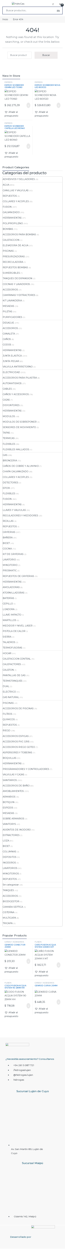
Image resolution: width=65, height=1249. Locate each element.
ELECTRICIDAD (11, 372)
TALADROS (9, 642)
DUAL (6, 686)
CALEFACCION (11, 240)
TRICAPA (8, 923)
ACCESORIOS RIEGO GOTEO (19, 747)
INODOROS (9, 862)
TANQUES (8, 890)
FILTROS (7, 714)
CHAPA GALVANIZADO (15, 471)
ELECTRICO (9, 691)
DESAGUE (8, 322)
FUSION (7, 206)
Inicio (5, 19)
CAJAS (6, 399)
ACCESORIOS (10, 289)
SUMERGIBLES (11, 273)
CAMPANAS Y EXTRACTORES (19, 295)
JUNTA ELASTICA (12, 355)
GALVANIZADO (11, 212)
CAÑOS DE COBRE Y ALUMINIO (21, 466)
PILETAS (7, 311)
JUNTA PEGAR (11, 361)
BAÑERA (8, 537)
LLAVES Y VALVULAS (14, 510)
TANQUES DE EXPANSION (17, 278)
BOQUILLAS (9, 758)
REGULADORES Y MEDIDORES (20, 515)
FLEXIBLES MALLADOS (16, 449)
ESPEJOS (8, 82)
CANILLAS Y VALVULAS (16, 190)
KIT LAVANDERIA (12, 300)
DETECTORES (10, 482)
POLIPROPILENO (13, 223)
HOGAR (7, 653)
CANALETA (9, 333)
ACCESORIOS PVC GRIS (16, 741)
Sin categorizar (11, 884)
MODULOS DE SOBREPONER (20, 421)
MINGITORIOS (11, 873)
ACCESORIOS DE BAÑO (16, 785)
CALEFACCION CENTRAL (17, 658)
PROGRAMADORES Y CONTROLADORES (26, 769)
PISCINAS (8, 250)
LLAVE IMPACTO (12, 614)
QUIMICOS (9, 719)
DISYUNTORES (11, 405)
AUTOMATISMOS (12, 383)
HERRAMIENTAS (12, 217)
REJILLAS (8, 521)
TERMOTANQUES (12, 680)
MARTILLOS (9, 620)
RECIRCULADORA (13, 262)
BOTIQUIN (9, 802)
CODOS (7, 344)
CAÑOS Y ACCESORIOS (16, 394)
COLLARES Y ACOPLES (16, 201)
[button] (17, 114)
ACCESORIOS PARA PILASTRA (20, 377)
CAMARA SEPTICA (13, 906)
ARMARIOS (9, 796)
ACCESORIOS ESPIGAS (16, 736)
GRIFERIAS (9, 532)
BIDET (6, 543)
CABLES (7, 388)
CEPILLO (8, 603)
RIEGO (6, 730)
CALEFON (8, 669)
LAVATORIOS (10, 868)
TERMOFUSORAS (12, 647)
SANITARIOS (10, 780)
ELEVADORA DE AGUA (15, 245)
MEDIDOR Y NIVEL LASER (17, 625)
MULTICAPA (9, 917)
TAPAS (6, 432)
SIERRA (7, 636)
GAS (5, 455)
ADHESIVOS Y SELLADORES (19, 179)
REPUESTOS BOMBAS (15, 267)
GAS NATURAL (11, 697)
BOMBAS (8, 229)
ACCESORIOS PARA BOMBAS (19, 234)
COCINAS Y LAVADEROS (16, 284)
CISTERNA (8, 912)
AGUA (6, 184)
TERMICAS (9, 438)
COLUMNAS (9, 851)
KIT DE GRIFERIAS (13, 554)
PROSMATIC (10, 570)
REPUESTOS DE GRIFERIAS (18, 576)
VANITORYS (9, 824)
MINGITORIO (10, 565)
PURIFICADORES (12, 317)
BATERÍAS (8, 598)
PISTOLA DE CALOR (14, 631)
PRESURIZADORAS (14, 256)
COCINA (7, 548)
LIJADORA (9, 609)
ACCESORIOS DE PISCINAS (18, 708)
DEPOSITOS (9, 857)
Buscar (58, 10)
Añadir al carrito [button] (27, 105)
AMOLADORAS (11, 587)
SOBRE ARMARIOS (13, 818)
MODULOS (9, 416)
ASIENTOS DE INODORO (17, 829)
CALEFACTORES (12, 664)
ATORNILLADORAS (13, 592)
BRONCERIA (10, 460)
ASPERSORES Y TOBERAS (17, 752)
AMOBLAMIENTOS (13, 791)
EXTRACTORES (11, 835)
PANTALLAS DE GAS (14, 675)
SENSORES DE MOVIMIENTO (19, 427)
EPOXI (6, 488)
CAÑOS (7, 339)
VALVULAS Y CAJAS (13, 774)
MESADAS (8, 306)
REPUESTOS (10, 195)
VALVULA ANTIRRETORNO (18, 366)
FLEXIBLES (9, 444)
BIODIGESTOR (11, 901)
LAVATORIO (9, 559)
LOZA (6, 840)
